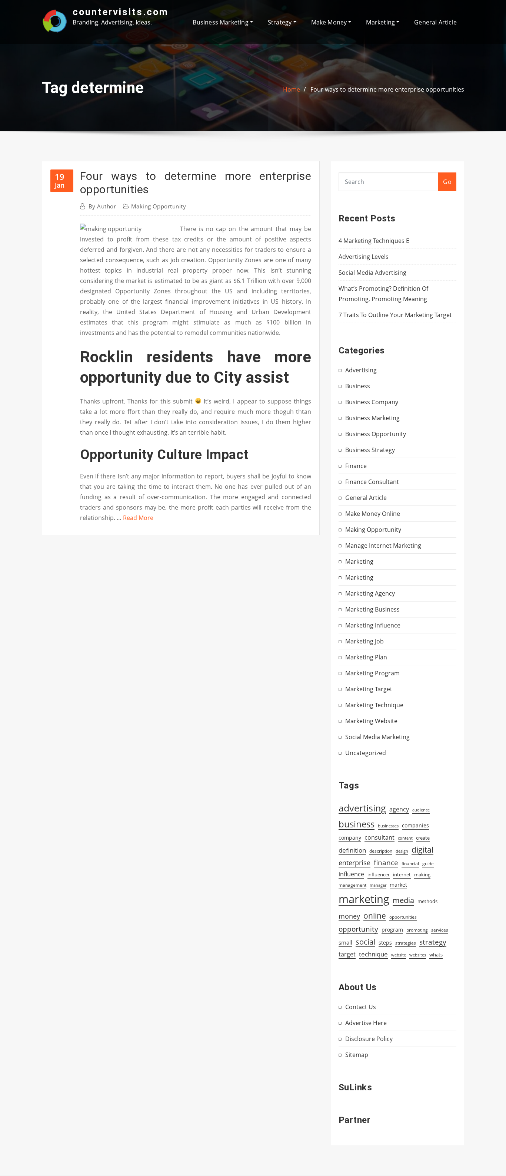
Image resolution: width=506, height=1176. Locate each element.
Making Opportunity (158, 206)
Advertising (361, 370)
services (439, 930)
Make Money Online (372, 514)
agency (399, 809)
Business (357, 386)
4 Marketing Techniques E (374, 241)
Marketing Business (372, 609)
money (349, 916)
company (350, 837)
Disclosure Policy (369, 1039)
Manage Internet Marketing (383, 545)
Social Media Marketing (377, 737)
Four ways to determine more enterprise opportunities (387, 89)
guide (428, 863)
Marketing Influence (372, 625)
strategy (432, 942)
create (423, 837)
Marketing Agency (370, 593)
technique (373, 953)
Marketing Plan (366, 657)
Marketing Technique (374, 705)
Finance (356, 466)
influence (351, 874)
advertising (362, 807)
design (402, 851)
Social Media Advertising (372, 273)
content (405, 838)
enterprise (354, 862)
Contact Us (360, 1007)
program (392, 929)
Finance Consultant (372, 482)
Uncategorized (365, 753)
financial (410, 863)
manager (378, 885)
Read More (138, 518)
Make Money (330, 22)
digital (422, 849)
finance (386, 862)
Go (447, 182)
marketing (364, 899)
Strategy (280, 22)
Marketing (381, 22)
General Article (435, 22)
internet (402, 874)
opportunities (403, 917)
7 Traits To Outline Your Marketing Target (395, 315)
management (352, 885)
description (380, 851)
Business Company (371, 402)
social (365, 941)
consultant (379, 837)
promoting (417, 930)
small (345, 942)
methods (427, 901)
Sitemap (356, 1055)
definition (352, 850)
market (398, 884)
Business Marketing (221, 22)
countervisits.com (121, 11)
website (398, 955)
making (422, 874)
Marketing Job (364, 641)
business (356, 824)
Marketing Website (371, 721)
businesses (388, 826)
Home (291, 89)
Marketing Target (368, 689)
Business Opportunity (375, 434)
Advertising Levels (364, 257)
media (403, 900)
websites (417, 955)
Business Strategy (370, 450)
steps (385, 942)
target (347, 954)
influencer (378, 874)
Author (102, 206)
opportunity (358, 929)
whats (436, 954)
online (374, 915)
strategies (405, 943)
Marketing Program (372, 673)
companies (415, 825)
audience (421, 810)
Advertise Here (366, 1023)
